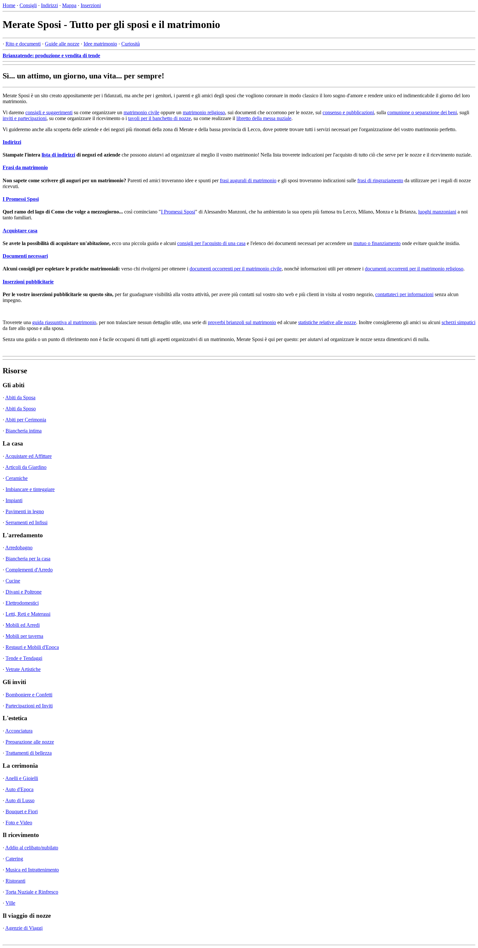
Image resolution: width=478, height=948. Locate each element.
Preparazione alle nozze (30, 742)
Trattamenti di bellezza (29, 753)
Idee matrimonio (100, 44)
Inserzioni (91, 5)
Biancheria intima (24, 430)
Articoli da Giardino (25, 467)
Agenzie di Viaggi (24, 928)
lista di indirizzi (58, 155)
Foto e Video (19, 822)
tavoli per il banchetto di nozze (159, 118)
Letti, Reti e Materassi (28, 614)
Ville (10, 903)
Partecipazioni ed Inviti (29, 705)
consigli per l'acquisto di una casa (211, 243)
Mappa (69, 5)
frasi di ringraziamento (380, 180)
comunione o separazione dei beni (422, 112)
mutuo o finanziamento (377, 243)
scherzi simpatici (458, 322)
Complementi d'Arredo (29, 569)
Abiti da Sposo (20, 408)
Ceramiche (17, 478)
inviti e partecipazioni (24, 118)
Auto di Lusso (19, 800)
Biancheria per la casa (28, 558)
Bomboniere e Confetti (29, 694)
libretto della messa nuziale (263, 118)
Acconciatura (19, 731)
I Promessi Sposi (21, 199)
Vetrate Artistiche (23, 669)
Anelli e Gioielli (21, 778)
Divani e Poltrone (24, 592)
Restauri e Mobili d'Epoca (32, 647)
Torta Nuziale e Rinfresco (32, 892)
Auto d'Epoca (19, 789)
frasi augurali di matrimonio (248, 180)
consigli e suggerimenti (49, 112)
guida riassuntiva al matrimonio (64, 322)
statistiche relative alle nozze (327, 322)
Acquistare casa (20, 230)
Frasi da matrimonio (25, 167)
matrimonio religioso (204, 112)
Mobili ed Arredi (23, 625)
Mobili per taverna (24, 636)
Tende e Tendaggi (24, 658)
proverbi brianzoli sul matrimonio (242, 322)
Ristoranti (15, 881)
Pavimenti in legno (25, 511)
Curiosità (130, 44)
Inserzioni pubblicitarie (28, 281)
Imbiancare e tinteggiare (30, 489)
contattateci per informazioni (404, 294)
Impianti (14, 500)
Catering (14, 858)
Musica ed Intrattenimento (32, 869)
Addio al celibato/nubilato (31, 847)
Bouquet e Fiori (22, 811)
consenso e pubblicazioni (348, 112)
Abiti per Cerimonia (25, 419)
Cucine (13, 581)
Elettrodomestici (22, 603)
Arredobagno (19, 547)
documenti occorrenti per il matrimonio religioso (414, 268)
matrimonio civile (141, 112)
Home (9, 5)
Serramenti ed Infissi (26, 522)
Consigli (28, 5)
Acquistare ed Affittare (28, 456)
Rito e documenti (23, 44)
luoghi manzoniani (437, 211)
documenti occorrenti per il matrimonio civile (236, 268)
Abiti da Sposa (20, 397)
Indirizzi (49, 5)
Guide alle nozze (62, 44)
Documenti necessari (25, 256)
